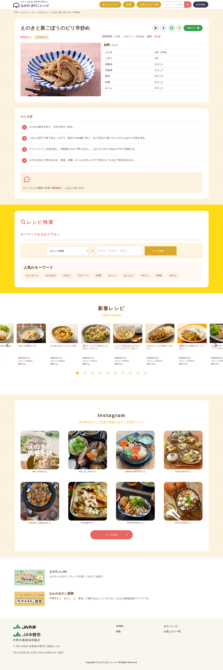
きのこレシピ (110, 4)
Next (215, 345)
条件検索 (200, 4)
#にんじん (129, 275)
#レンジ (112, 275)
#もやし (67, 275)
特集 (129, 4)
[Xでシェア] (155, 28)
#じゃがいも (32, 275)
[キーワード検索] (187, 5)
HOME (119, 626)
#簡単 (159, 275)
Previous (7, 345)
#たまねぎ (51, 275)
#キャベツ (83, 275)
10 (146, 372)
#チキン (145, 275)
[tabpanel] (128, 345)
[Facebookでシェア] (163, 28)
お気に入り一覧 (149, 4)
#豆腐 (98, 275)
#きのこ (173, 275)
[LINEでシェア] (171, 28)
